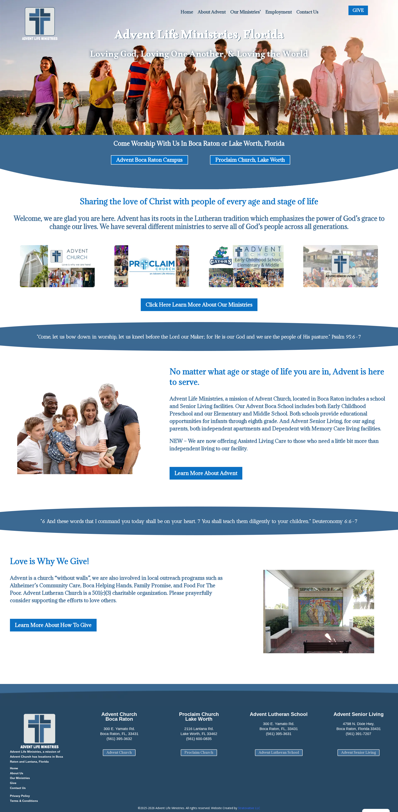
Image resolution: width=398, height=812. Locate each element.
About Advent (212, 12)
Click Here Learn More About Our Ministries (199, 304)
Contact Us (307, 12)
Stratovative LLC (249, 808)
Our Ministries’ (245, 12)
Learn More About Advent (206, 473)
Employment (278, 12)
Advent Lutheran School (279, 752)
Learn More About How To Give (53, 625)
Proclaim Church (198, 752)
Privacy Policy (20, 795)
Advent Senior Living (358, 752)
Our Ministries (20, 778)
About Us (16, 773)
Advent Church (119, 752)
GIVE (358, 10)
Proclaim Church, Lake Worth (250, 159)
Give (13, 783)
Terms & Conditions (24, 800)
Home (187, 12)
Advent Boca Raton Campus (149, 159)
